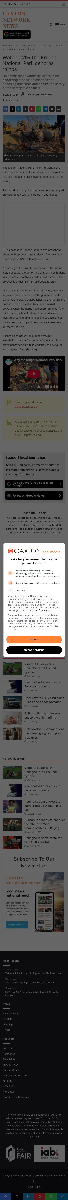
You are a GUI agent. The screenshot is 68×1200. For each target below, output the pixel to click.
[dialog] (34, 600)
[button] (34, 590)
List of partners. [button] (41, 610)
